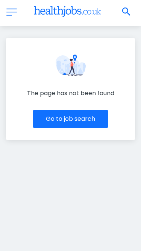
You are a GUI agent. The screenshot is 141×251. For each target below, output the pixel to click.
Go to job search (70, 118)
